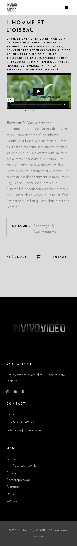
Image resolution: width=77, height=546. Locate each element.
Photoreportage (18, 480)
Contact (12, 500)
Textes (11, 494)
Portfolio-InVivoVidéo (22, 466)
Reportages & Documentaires (44, 229)
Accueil (11, 459)
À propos (13, 487)
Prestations (14, 473)
